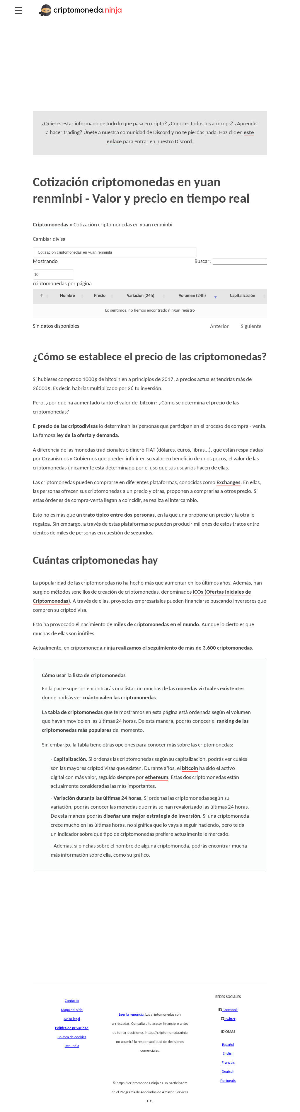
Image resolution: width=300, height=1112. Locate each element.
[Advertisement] (150, 70)
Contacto (72, 1001)
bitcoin (190, 768)
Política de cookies (71, 1037)
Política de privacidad (71, 1028)
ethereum (156, 777)
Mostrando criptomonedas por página (62, 273)
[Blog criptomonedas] (81, 16)
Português (228, 1081)
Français (228, 1063)
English (228, 1053)
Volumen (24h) (192, 296)
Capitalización (242, 296)
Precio (99, 296)
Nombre (67, 296)
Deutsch (228, 1072)
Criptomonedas (50, 225)
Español (228, 1045)
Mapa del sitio (72, 1010)
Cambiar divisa (49, 239)
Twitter (230, 1019)
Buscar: (203, 261)
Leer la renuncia (131, 1015)
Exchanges (229, 483)
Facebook (230, 1010)
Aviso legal (72, 1019)
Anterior (219, 326)
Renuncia (72, 1046)
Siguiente (251, 326)
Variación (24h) (140, 296)
